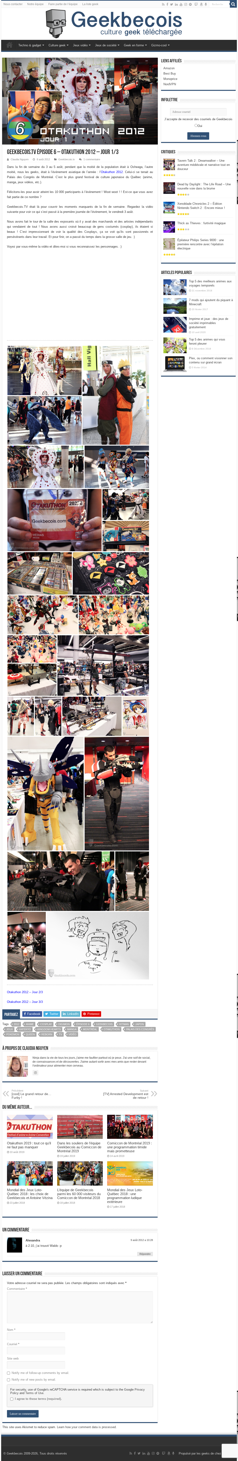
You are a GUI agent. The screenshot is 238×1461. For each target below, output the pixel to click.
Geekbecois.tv (66, 159)
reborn (46, 1034)
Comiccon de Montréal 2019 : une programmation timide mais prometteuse (129, 1147)
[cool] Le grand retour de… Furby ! (31, 1094)
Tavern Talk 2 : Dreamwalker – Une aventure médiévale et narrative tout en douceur (203, 165)
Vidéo (72, 1034)
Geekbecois (104, 1024)
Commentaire (17, 1289)
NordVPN (169, 84)
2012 (16, 1024)
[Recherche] (233, 4)
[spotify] (190, 4)
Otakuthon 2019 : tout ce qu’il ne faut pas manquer (29, 1145)
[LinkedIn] (176, 4)
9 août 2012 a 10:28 (142, 1240)
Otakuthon (112, 1029)
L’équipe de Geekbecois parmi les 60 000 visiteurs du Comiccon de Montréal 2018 (79, 1194)
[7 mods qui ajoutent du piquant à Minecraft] (175, 306)
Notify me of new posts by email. (34, 1379)
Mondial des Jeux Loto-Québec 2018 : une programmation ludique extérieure (124, 1196)
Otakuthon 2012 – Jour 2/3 (25, 992)
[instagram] (186, 4)
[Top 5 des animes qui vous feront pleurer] (175, 345)
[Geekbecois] (119, 24)
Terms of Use (34, 1393)
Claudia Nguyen (20, 159)
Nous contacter (13, 4)
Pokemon (12, 1034)
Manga (71, 1029)
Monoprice (170, 79)
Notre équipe (35, 4)
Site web (13, 1358)
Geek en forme (134, 45)
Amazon (169, 68)
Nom (11, 1330)
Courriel (13, 1344)
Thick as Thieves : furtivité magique (201, 223)
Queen (30, 1034)
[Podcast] (205, 4)
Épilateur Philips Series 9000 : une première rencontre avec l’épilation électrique (200, 244)
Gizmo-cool (159, 45)
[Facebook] (167, 4)
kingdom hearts (49, 1029)
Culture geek (57, 45)
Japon (139, 1024)
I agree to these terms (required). (38, 1399)
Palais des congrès (140, 1029)
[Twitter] (172, 4)
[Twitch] (196, 4)
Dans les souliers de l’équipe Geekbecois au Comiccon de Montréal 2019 (79, 1147)
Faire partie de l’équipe (63, 4)
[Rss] (163, 4)
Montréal (90, 1029)
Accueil (9, 45)
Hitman (124, 1024)
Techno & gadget (29, 45)
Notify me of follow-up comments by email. (40, 1373)
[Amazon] (201, 4)
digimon (64, 1024)
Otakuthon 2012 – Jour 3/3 (25, 1002)
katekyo (25, 1029)
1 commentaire (91, 159)
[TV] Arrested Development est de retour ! (125, 1094)
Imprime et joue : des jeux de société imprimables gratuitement (208, 323)
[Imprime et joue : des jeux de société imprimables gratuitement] (175, 325)
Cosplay (46, 1024)
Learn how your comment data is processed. (87, 1427)
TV (60, 1034)
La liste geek (90, 4)
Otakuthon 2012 (112, 172)
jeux (9, 1029)
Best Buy (169, 73)
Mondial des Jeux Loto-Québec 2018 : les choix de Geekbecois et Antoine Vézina (30, 1194)
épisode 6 (82, 1024)
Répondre (145, 1254)
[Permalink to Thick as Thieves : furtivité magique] (169, 226)
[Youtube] (181, 4)
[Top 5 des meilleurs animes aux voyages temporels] (175, 287)
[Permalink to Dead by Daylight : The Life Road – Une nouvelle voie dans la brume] (169, 187)
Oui (200, 126)
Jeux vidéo (80, 45)
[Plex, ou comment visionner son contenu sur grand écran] (175, 364)
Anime (30, 1024)
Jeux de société (105, 45)
